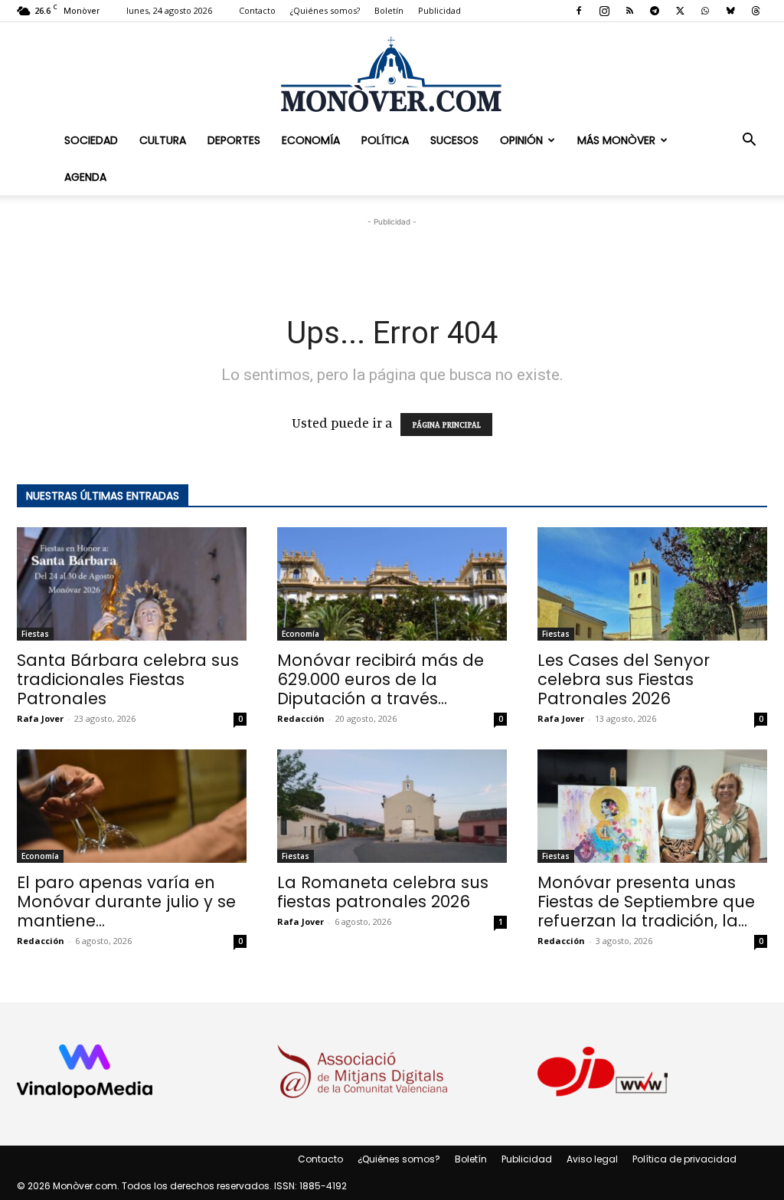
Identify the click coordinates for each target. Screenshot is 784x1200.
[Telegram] (654, 10)
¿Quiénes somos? (325, 10)
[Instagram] (604, 10)
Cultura (162, 140)
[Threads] (755, 10)
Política (385, 140)
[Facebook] (578, 10)
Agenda (85, 177)
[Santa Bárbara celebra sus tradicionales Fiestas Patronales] (132, 584)
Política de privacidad (684, 1159)
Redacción (301, 718)
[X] (679, 10)
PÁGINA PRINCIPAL (446, 424)
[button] (748, 140)
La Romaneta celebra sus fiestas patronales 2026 (382, 892)
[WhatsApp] (705, 10)
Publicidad (439, 10)
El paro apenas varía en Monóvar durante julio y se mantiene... (126, 901)
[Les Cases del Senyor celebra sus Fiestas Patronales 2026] (652, 584)
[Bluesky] (730, 10)
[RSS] (629, 10)
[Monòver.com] (392, 74)
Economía (311, 140)
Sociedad (91, 140)
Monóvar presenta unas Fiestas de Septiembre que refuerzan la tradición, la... (646, 901)
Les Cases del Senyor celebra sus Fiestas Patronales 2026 (623, 679)
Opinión (521, 140)
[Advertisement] (392, 253)
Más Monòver (616, 140)
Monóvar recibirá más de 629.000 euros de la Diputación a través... (380, 679)
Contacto (257, 10)
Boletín (388, 10)
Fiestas (35, 633)
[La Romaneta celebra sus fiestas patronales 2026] (392, 806)
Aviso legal (592, 1159)
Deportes (233, 140)
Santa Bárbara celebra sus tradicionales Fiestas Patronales (128, 679)
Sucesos (454, 140)
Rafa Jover (40, 718)
